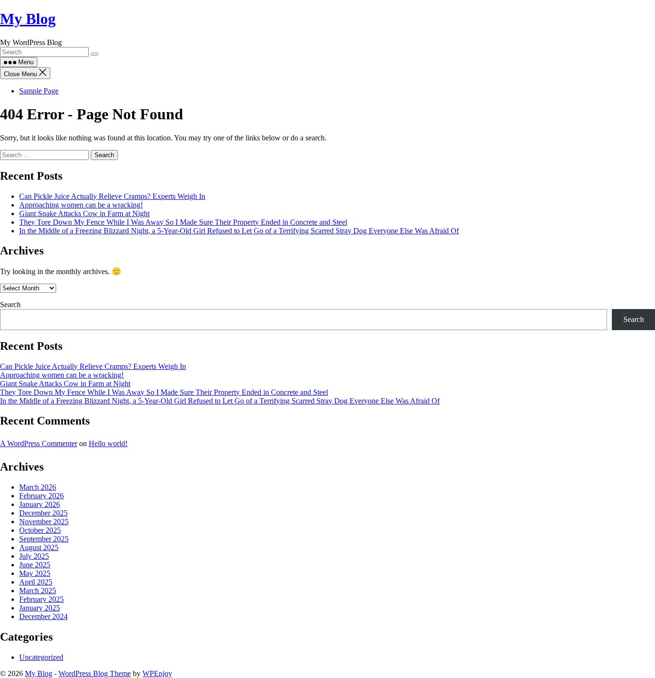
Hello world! (108, 443)
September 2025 (44, 539)
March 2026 (37, 487)
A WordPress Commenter (38, 443)
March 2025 (37, 590)
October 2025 (40, 530)
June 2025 (34, 565)
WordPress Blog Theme (94, 673)
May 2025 (34, 573)
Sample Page (38, 91)
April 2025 (35, 582)
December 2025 (43, 513)
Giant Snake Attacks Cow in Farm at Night (84, 213)
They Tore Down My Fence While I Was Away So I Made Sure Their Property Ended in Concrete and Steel (183, 222)
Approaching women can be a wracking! (81, 205)
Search (10, 304)
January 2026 (39, 504)
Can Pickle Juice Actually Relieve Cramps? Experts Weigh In (112, 196)
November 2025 (44, 521)
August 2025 (38, 547)
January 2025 (39, 608)
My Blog (28, 18)
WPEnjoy (157, 673)
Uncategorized (41, 657)
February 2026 (41, 496)
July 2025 (34, 556)
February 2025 (41, 599)
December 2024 (43, 616)
